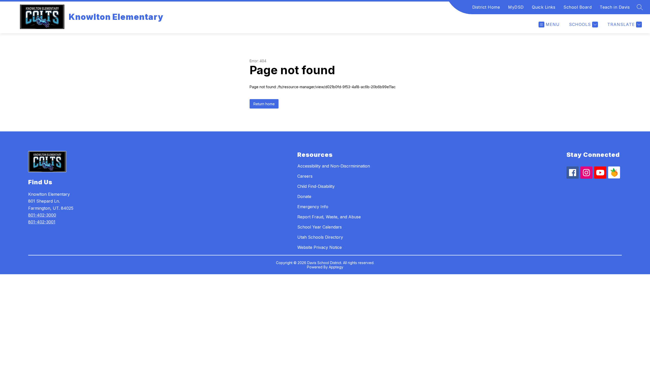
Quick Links (544, 7)
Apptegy (336, 267)
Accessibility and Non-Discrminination (333, 166)
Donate (304, 196)
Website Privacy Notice (319, 247)
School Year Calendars (319, 227)
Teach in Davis (615, 7)
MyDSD (516, 7)
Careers (305, 176)
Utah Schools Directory (320, 237)
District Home (486, 7)
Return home (264, 104)
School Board (577, 7)
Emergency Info (312, 206)
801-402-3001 (41, 221)
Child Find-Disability (316, 186)
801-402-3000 (42, 215)
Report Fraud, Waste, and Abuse (329, 216)
